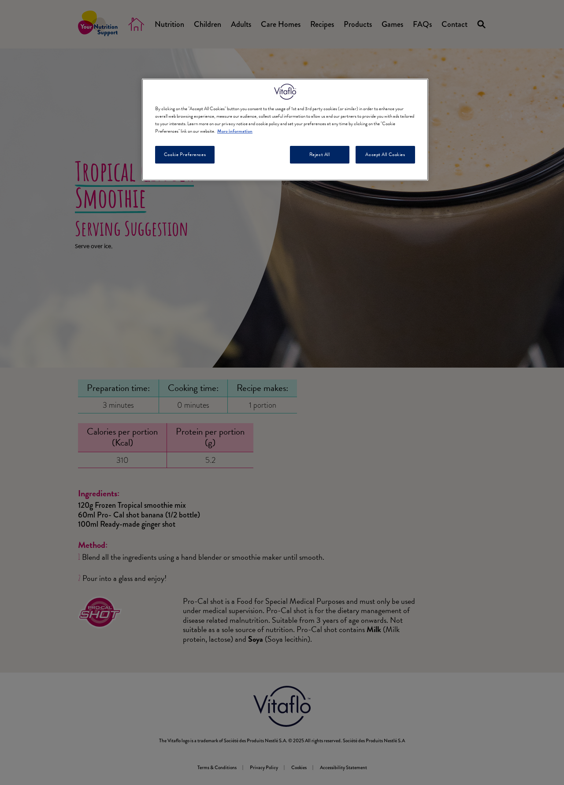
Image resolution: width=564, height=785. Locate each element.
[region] (285, 129)
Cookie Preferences (185, 154)
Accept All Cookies (385, 154)
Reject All (319, 154)
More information (234, 131)
